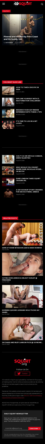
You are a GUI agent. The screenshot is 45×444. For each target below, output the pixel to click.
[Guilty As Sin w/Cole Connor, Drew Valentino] (8, 159)
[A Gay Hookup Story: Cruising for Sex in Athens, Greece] (8, 193)
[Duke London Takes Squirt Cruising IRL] (8, 182)
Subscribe (34, 428)
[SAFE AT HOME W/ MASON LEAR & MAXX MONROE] (22, 234)
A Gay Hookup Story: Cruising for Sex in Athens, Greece (29, 191)
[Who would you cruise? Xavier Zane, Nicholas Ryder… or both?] (8, 170)
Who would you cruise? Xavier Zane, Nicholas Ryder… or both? (29, 169)
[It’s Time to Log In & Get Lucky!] (8, 124)
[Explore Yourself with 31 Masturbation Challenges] (8, 102)
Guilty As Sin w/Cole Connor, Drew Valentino (29, 157)
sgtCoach (9, 42)
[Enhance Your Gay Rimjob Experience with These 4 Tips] (8, 113)
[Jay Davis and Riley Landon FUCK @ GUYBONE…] (22, 328)
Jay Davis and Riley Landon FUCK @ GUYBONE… (22, 342)
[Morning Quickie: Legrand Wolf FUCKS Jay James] (22, 296)
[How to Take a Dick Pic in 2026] (8, 90)
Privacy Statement (30, 435)
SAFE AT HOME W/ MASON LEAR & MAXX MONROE (22, 248)
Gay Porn (6, 11)
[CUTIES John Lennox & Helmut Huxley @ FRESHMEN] (22, 264)
